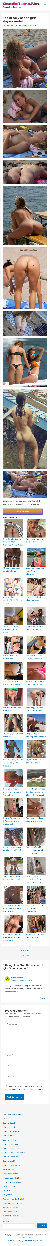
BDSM (5, 1119)
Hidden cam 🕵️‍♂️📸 (11, 1178)
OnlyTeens (7, 1195)
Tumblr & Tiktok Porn (13, 1216)
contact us (30, 1241)
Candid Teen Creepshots (14, 1152)
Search (6, 1221)
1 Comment (8, 26)
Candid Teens (11, 7)
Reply (42, 998)
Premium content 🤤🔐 (13, 1199)
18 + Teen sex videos (12, 1114)
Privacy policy (14, 1241)
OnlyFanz (7, 1190)
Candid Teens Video (12, 1157)
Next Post (25, 956)
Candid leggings (10, 1140)
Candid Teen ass (10, 1144)
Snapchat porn (10, 1212)
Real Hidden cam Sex (12, 1203)
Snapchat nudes (10, 1207)
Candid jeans (9, 1136)
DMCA (39, 1241)
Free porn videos (10, 1174)
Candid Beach (21, 26)
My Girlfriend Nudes (12, 1182)
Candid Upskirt (9, 1161)
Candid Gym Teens (11, 1131)
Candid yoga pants (11, 1165)
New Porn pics (9, 1186)
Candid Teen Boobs (11, 1148)
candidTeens (25, 1238)
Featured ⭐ (8, 1169)
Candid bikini (9, 1127)
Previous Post (25, 951)
